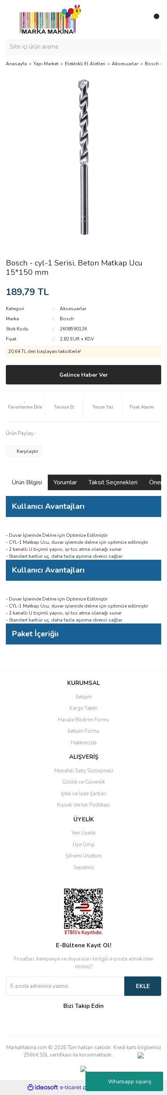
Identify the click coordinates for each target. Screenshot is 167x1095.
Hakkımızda (84, 742)
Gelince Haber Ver (83, 375)
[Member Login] (138, 19)
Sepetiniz (83, 867)
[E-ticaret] (82, 1087)
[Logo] (48, 19)
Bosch (67, 319)
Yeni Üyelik (83, 833)
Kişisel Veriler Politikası (83, 805)
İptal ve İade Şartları (83, 793)
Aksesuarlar (73, 309)
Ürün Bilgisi (27, 482)
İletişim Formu (83, 731)
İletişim (84, 696)
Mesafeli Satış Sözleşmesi (83, 770)
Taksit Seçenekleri (113, 482)
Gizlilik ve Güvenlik (83, 782)
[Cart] (153, 19)
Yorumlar (65, 482)
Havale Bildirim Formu (83, 719)
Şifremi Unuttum (84, 855)
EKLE (143, 986)
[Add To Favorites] (25, 406)
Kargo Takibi (83, 708)
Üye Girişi (83, 844)
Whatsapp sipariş (129, 1081)
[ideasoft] (42, 1087)
